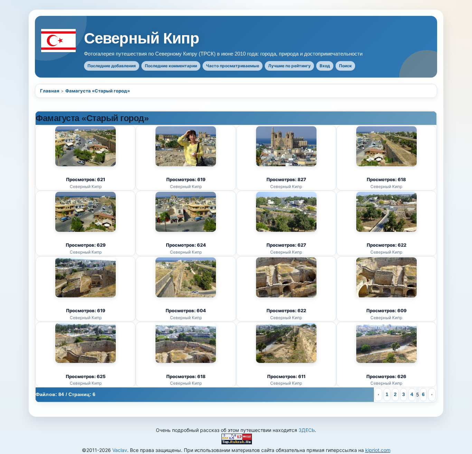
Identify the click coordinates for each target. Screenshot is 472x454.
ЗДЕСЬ (307, 430)
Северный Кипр (141, 38)
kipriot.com (377, 450)
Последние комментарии (171, 65)
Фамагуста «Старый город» (97, 90)
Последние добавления (111, 65)
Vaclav (119, 450)
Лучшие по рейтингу (289, 65)
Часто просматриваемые (232, 65)
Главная (49, 90)
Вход (325, 65)
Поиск (345, 65)
